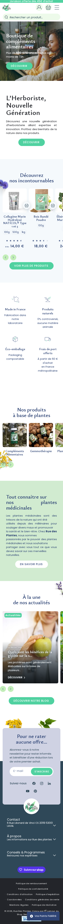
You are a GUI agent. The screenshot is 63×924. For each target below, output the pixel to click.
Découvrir (19, 66)
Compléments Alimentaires (14, 452)
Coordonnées (14, 899)
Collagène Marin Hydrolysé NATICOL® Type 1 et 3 (14, 221)
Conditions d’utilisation (20, 894)
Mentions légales (19, 905)
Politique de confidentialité (33, 889)
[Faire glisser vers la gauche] (6, 257)
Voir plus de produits (31, 266)
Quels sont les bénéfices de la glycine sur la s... (30, 653)
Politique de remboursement (31, 883)
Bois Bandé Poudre (41, 218)
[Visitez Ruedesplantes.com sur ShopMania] (31, 920)
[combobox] (31, 17)
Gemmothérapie (41, 451)
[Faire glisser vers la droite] (13, 257)
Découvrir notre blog (31, 701)
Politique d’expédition (47, 894)
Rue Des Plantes (22, 911)
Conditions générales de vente (42, 899)
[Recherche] (6, 17)
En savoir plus (31, 564)
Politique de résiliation (44, 905)
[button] (48, 7)
